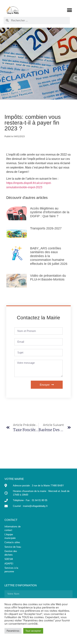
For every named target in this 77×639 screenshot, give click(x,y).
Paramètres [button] (13, 630)
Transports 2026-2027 (46, 228)
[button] (69, 10)
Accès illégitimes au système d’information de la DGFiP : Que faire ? (49, 212)
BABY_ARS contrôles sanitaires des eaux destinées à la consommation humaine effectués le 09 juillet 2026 (48, 256)
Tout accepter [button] (33, 630)
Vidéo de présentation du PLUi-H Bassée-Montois (48, 277)
